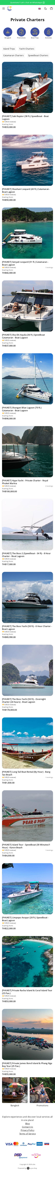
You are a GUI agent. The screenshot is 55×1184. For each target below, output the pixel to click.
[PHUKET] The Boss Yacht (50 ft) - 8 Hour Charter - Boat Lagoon (27, 627)
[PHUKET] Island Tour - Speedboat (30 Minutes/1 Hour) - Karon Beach (26, 846)
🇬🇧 (39, 8)
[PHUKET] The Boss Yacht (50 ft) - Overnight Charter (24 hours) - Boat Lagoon (24, 700)
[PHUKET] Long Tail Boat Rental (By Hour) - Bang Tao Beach (26, 773)
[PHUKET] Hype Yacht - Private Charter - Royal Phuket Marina (25, 482)
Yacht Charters (26, 48)
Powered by (27, 1168)
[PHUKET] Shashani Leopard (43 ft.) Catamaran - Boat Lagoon (26, 190)
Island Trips (9, 48)
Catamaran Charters (13, 55)
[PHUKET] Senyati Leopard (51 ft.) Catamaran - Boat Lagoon (25, 263)
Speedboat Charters (38, 55)
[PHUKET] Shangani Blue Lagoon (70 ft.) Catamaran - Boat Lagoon (21, 409)
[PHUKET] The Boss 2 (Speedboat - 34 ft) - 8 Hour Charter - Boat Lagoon (26, 555)
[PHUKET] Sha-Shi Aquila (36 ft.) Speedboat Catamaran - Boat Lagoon (23, 336)
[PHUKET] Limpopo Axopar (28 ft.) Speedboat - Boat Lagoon (25, 919)
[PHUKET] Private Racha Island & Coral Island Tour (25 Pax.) (27, 992)
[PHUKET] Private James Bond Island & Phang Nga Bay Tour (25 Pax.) (27, 1065)
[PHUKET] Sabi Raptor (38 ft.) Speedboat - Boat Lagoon (25, 117)
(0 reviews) (12, 122)
